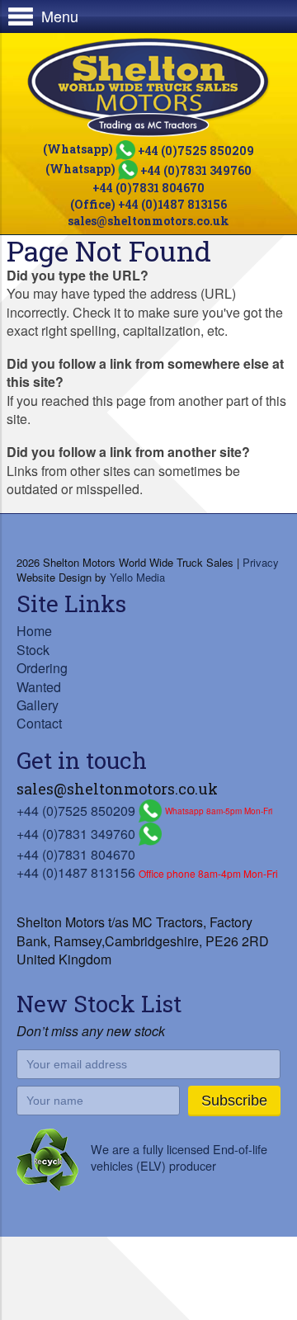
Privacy (261, 562)
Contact (39, 723)
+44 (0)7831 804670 (148, 188)
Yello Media (137, 577)
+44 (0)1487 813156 (75, 872)
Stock (33, 649)
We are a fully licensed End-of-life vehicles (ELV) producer (179, 1157)
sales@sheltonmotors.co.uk (148, 221)
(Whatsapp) (148, 149)
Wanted (38, 686)
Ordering (42, 667)
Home (34, 630)
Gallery (37, 704)
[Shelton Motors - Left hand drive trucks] (148, 87)
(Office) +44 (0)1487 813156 (148, 204)
